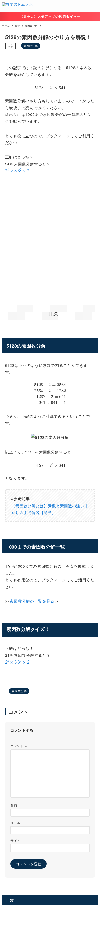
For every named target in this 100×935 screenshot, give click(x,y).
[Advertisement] (50, 239)
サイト (15, 840)
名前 (13, 805)
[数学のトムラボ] (17, 6)
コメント (18, 746)
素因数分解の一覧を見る (32, 601)
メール (15, 822)
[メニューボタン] (94, 6)
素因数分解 (31, 46)
